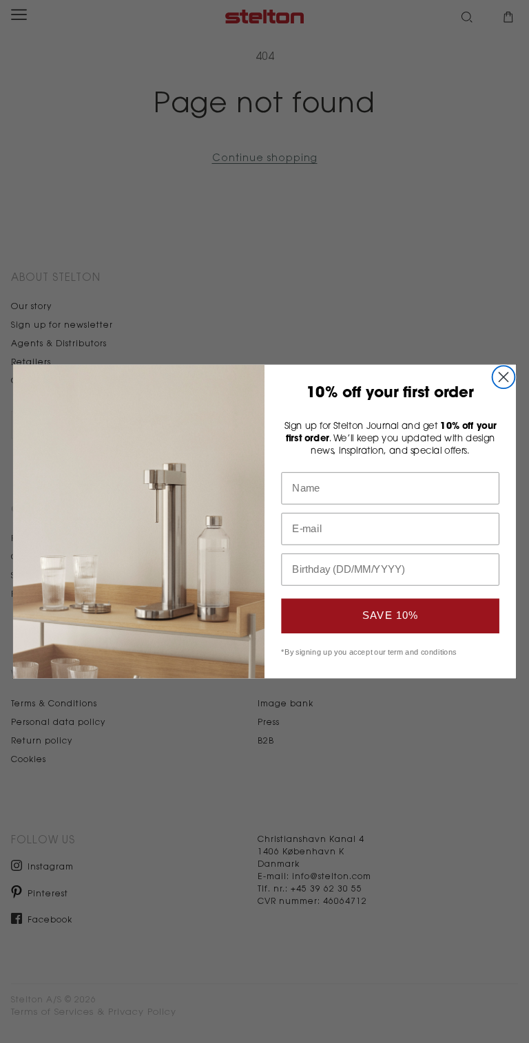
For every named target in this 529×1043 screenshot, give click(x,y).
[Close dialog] (503, 377)
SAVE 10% (390, 615)
